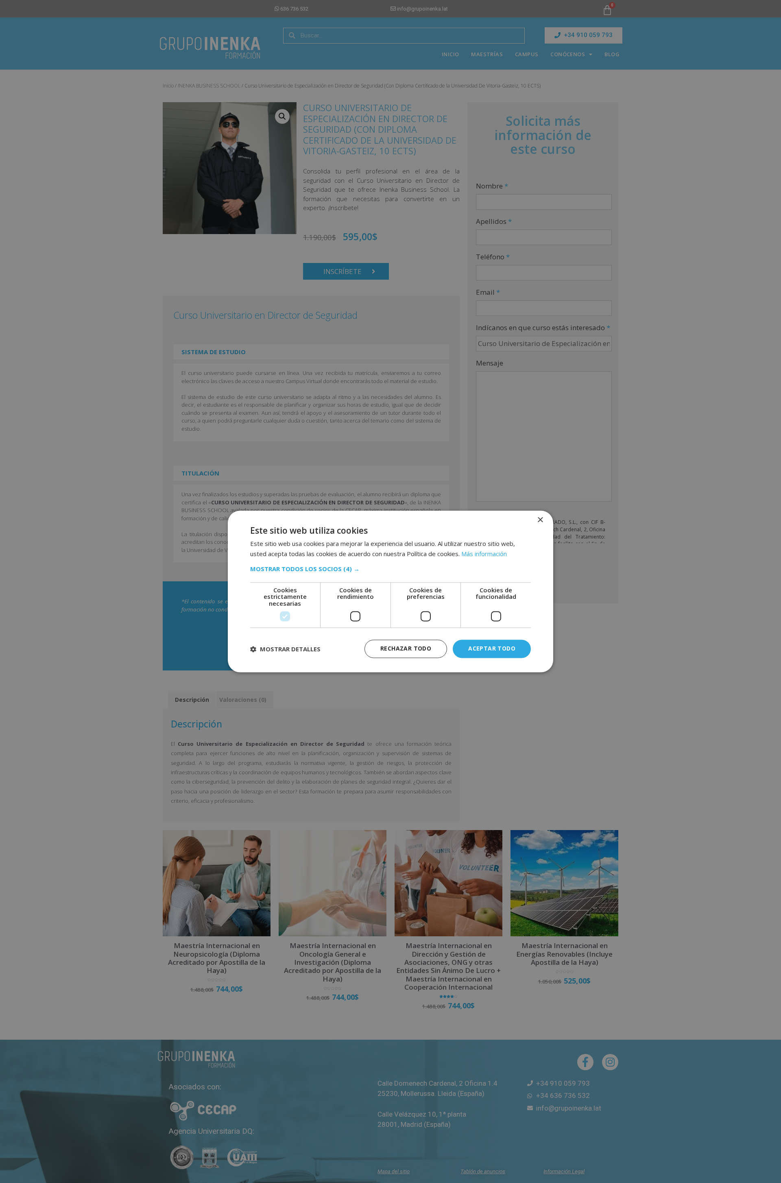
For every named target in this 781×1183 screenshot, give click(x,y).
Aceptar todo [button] (491, 649)
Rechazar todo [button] (405, 649)
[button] (390, 568)
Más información (484, 554)
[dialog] (390, 591)
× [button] (540, 520)
